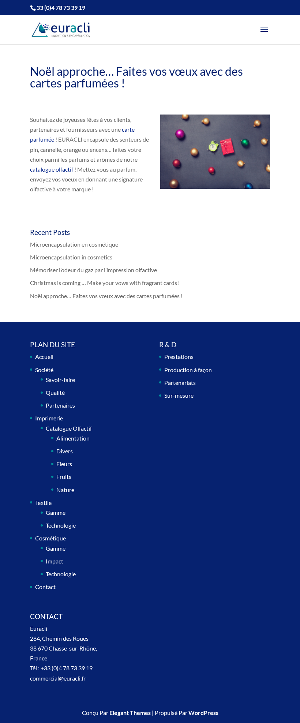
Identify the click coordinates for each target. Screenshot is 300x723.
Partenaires (60, 405)
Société (44, 369)
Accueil (44, 356)
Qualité (55, 392)
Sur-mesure (179, 395)
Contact (45, 586)
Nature (65, 489)
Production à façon (188, 369)
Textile (43, 502)
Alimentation (73, 438)
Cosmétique (50, 538)
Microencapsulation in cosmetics (71, 257)
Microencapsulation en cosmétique (74, 244)
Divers (64, 450)
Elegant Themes (130, 712)
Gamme (55, 512)
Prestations (179, 356)
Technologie (61, 525)
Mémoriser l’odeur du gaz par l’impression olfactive (93, 269)
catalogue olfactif (51, 169)
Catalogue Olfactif (69, 428)
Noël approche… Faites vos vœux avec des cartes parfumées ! (106, 295)
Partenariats (180, 382)
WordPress (203, 712)
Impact (54, 561)
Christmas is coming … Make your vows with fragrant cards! (104, 282)
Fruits (63, 476)
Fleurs (64, 463)
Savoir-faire (60, 379)
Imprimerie (49, 418)
